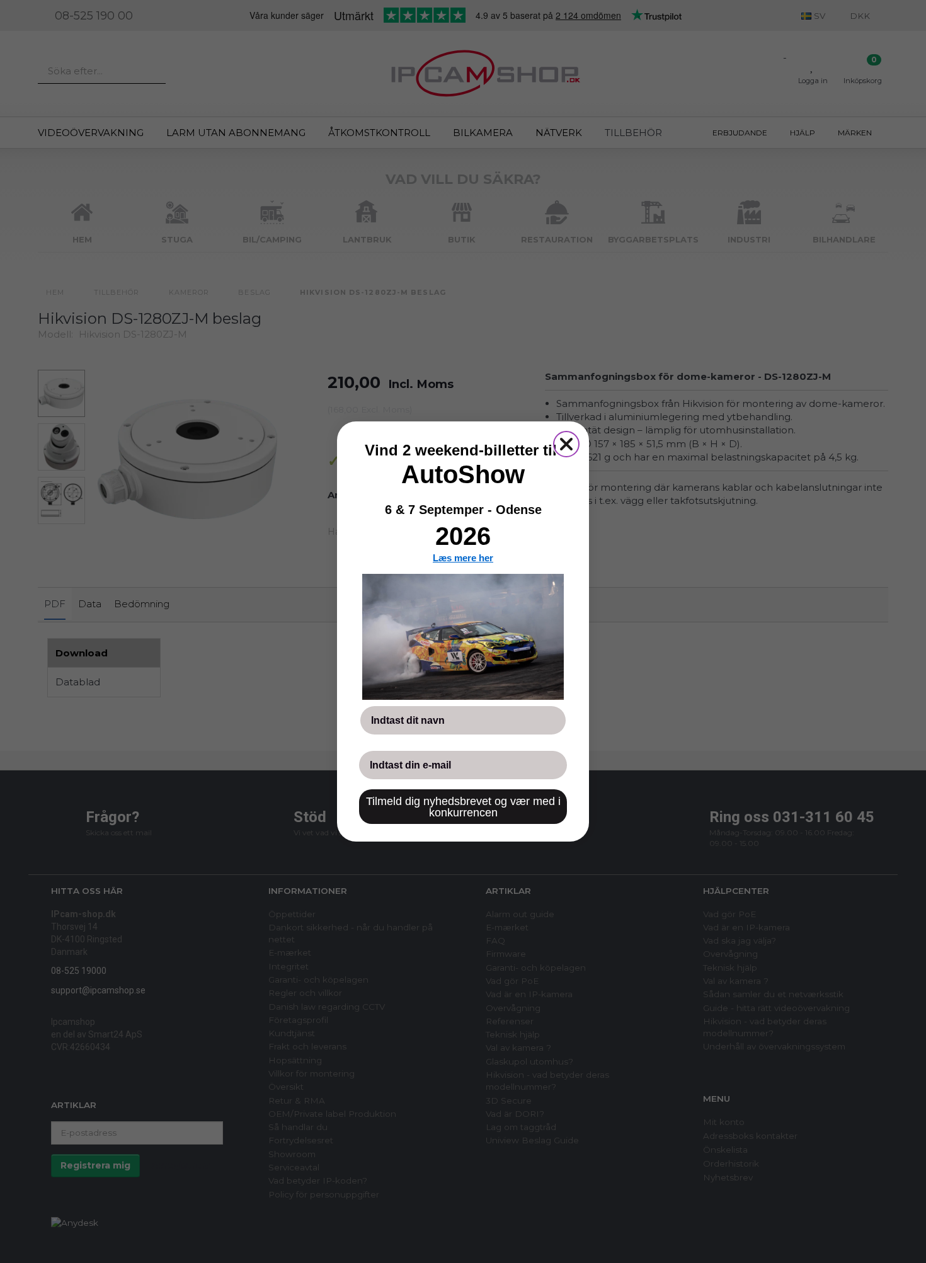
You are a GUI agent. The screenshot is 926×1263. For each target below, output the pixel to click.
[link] (463, 637)
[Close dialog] (566, 444)
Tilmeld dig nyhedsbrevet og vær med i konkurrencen (463, 807)
